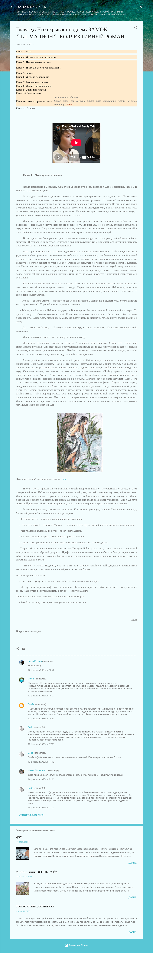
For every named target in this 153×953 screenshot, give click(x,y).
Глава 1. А (22, 51)
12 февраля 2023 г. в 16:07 (41, 695)
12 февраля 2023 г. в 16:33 (41, 718)
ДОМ (19, 837)
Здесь (69, 104)
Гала (63, 478)
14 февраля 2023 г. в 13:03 (41, 807)
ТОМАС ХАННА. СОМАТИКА (35, 906)
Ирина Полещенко (37, 770)
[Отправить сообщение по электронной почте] (24, 649)
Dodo (30, 727)
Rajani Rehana (35, 661)
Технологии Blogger (78, 945)
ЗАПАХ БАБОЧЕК (31, 7)
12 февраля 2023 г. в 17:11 (41, 744)
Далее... (132, 862)
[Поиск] (141, 8)
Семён (31, 704)
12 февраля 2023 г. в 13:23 (41, 670)
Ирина (31, 678)
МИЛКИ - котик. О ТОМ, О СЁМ (37, 872)
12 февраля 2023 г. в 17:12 (41, 761)
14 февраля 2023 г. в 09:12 (41, 779)
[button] (135, 28)
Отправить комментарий (31, 814)
